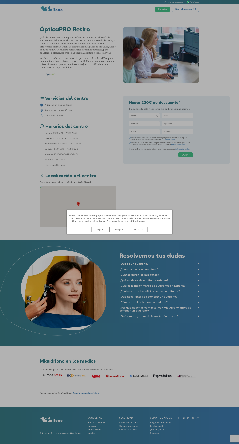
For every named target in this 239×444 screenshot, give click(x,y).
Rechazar (138, 229)
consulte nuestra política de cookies (129, 221)
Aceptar (99, 229)
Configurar (118, 229)
